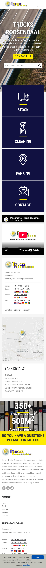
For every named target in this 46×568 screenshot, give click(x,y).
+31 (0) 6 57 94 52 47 (22, 289)
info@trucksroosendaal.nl (20, 310)
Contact (5, 515)
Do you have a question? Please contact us (23, 437)
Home (4, 503)
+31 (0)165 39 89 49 (21, 286)
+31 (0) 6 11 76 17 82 (22, 300)
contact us (23, 56)
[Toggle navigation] (40, 4)
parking (5, 512)
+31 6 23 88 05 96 (20, 295)
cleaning (5, 509)
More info (26, 565)
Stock (4, 506)
